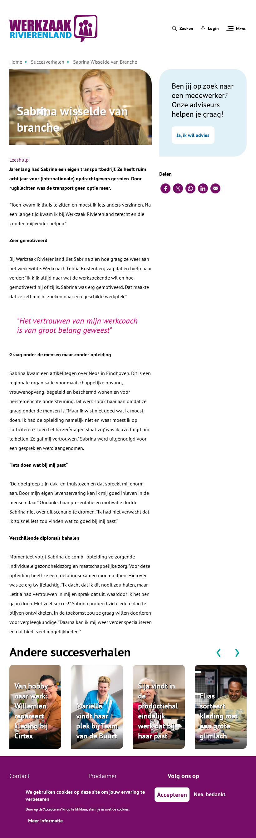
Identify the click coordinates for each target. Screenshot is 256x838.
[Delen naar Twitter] (178, 188)
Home (15, 62)
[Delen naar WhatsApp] (190, 188)
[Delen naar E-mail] (215, 188)
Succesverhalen (47, 62)
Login (213, 28)
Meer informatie (45, 820)
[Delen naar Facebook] (165, 188)
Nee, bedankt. (210, 794)
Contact (19, 776)
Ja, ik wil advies (193, 135)
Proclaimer (102, 776)
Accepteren (172, 795)
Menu (241, 29)
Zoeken (186, 28)
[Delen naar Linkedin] (203, 188)
